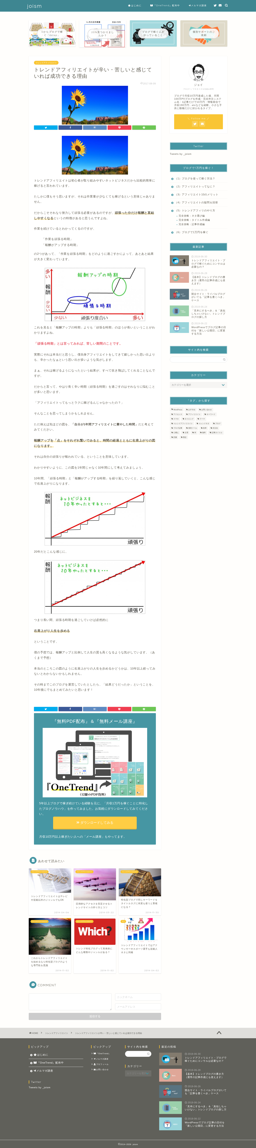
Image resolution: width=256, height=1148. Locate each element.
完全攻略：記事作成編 (192, 224)
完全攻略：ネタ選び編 (192, 215)
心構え (176, 433)
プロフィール (102, 1064)
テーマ (202, 419)
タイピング (189, 419)
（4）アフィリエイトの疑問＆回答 (196, 202)
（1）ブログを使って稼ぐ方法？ (195, 178)
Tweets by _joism (181, 154)
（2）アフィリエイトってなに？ (195, 186)
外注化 (215, 428)
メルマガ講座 (199, 5)
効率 (205, 428)
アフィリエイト (194, 414)
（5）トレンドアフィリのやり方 (195, 210)
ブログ (217, 423)
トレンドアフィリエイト (46, 63)
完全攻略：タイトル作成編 (194, 220)
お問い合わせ (206, 410)
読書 (175, 437)
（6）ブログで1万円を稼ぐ (191, 232)
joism (34, 6)
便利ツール (192, 428)
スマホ (176, 419)
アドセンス (177, 414)
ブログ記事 (177, 428)
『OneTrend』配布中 (166, 5)
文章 (186, 433)
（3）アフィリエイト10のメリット (196, 194)
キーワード (211, 414)
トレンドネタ (204, 423)
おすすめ (191, 410)
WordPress (177, 410)
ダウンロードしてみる (96, 822)
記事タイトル (217, 433)
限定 (185, 437)
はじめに (136, 5)
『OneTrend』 (103, 1053)
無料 (204, 433)
